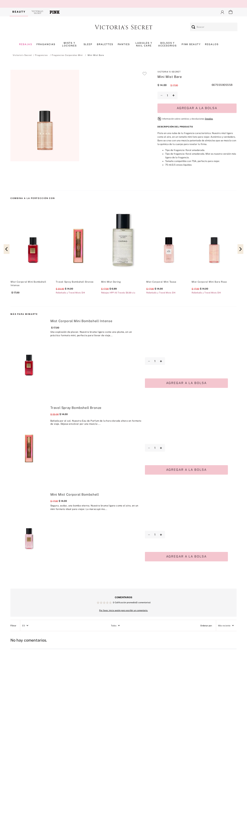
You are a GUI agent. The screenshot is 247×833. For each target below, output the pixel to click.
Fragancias (41, 55)
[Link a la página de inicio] (22, 55)
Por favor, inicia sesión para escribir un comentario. (123, 610)
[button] (44, 116)
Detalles (209, 119)
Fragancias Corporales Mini (67, 55)
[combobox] (213, 27)
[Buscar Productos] (193, 27)
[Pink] (54, 12)
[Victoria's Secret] (37, 12)
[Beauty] (19, 12)
